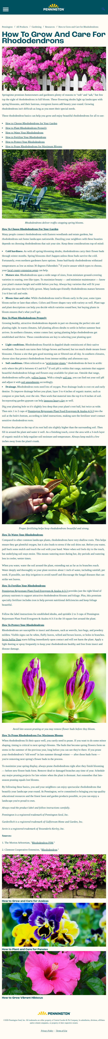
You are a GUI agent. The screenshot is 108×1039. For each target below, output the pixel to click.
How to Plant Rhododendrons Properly (26, 127)
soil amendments (30, 382)
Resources (50, 27)
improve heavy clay (54, 400)
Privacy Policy (47, 1031)
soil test (67, 377)
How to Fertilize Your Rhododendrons (26, 137)
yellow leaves (38, 377)
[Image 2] (54, 7)
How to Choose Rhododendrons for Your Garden (31, 123)
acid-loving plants (56, 363)
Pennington (7, 27)
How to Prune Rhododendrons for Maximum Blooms (34, 146)
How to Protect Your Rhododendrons (25, 141)
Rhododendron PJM (42, 842)
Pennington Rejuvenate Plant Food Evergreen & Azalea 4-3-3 (61, 411)
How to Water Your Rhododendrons (24, 132)
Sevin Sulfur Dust (11, 639)
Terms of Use (61, 1031)
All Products (22, 27)
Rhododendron (49, 849)
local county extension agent (23, 270)
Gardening (36, 27)
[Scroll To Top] (101, 1035)
